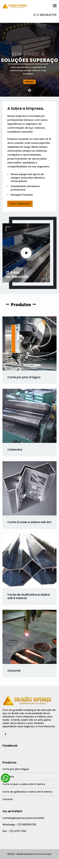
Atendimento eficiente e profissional (25, 188)
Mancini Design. (43, 854)
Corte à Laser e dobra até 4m (29, 522)
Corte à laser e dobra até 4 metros (23, 784)
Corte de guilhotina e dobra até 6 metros (27, 791)
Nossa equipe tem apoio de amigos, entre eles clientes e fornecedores (28, 178)
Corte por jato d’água (23, 377)
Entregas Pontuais (22, 194)
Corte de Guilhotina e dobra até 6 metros (28, 596)
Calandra (14, 449)
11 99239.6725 (46, 15)
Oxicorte (13, 670)
